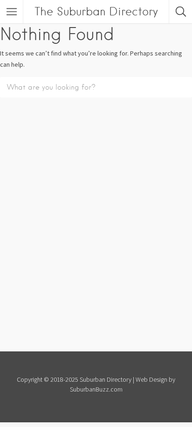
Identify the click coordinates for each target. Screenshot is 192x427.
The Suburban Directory (96, 11)
